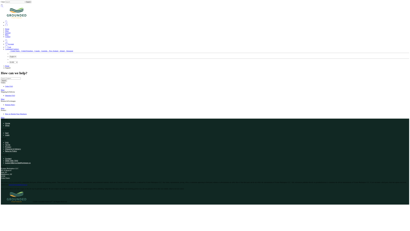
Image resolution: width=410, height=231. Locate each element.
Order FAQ (9, 86)
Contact (7, 37)
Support (7, 33)
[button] (9, 44)
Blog (6, 35)
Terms (7, 145)
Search (28, 2)
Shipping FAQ (10, 95)
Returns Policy (10, 105)
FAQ (7, 142)
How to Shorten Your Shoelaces (16, 114)
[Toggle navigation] (2, 4)
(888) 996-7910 (11, 161)
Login (7, 135)
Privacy (8, 147)
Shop (7, 31)
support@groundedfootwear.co (18, 163)
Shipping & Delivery (13, 149)
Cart (7, 133)
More (2, 90)
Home (7, 29)
